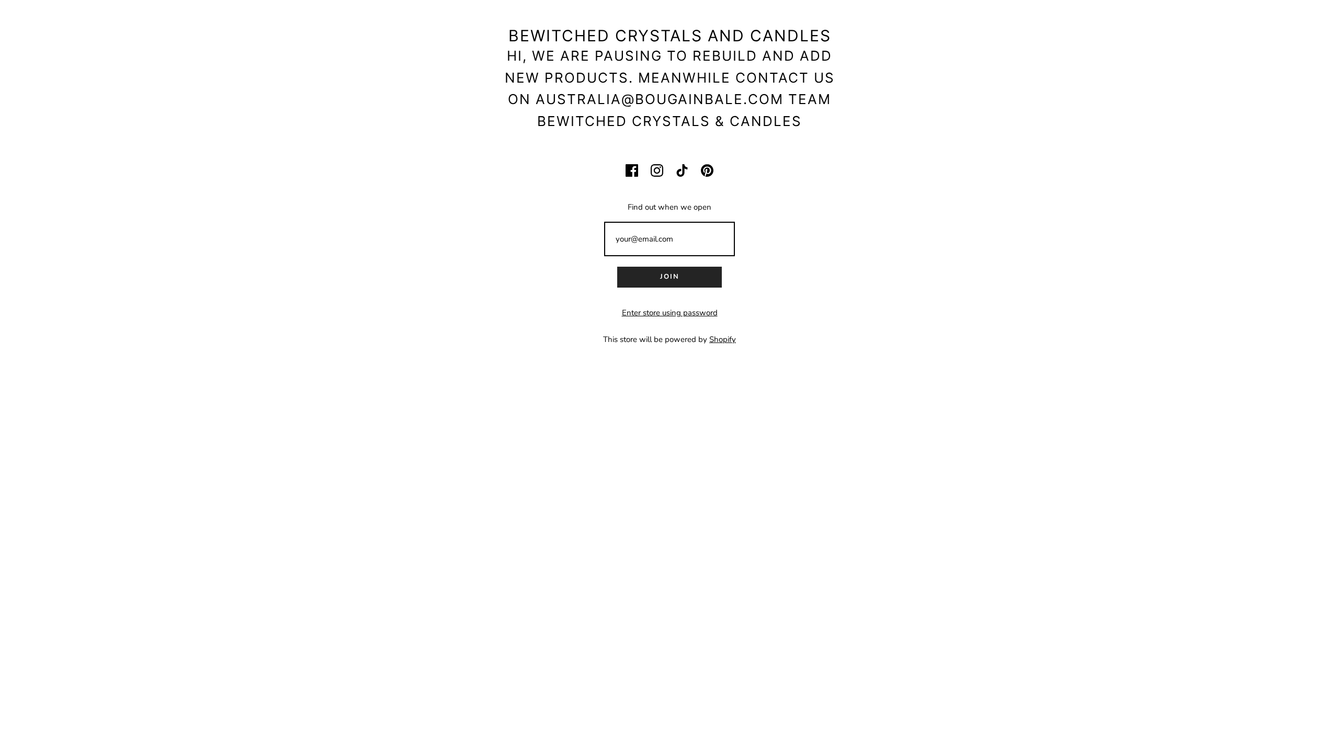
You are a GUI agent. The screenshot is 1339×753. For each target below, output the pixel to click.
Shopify (722, 339)
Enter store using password (670, 312)
